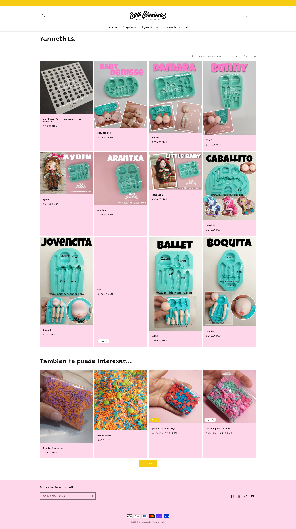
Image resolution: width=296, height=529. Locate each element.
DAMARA (155, 138)
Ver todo (148, 463)
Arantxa (101, 210)
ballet (155, 336)
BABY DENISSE (104, 133)
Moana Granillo (105, 436)
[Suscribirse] (92, 496)
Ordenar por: (198, 56)
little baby (157, 195)
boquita (210, 331)
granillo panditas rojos (164, 429)
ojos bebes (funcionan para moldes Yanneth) (62, 120)
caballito (210, 225)
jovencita (48, 330)
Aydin (46, 200)
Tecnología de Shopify (157, 522)
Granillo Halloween (53, 448)
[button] (43, 15)
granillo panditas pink (218, 429)
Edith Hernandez (143, 522)
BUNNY (209, 140)
